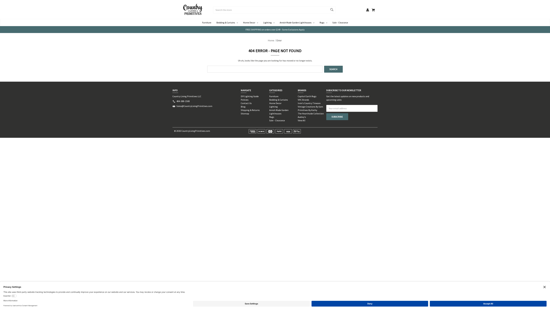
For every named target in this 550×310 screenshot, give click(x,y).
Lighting (267, 22)
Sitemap (245, 113)
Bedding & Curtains (225, 22)
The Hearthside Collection (311, 113)
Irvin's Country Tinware (309, 103)
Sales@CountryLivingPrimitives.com (194, 106)
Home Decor (249, 22)
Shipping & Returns (250, 110)
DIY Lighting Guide (250, 96)
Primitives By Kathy (307, 110)
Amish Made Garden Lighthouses (296, 22)
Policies (245, 99)
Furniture (206, 22)
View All (301, 120)
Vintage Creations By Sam (310, 106)
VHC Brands (303, 99)
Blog (243, 106)
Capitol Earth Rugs (307, 96)
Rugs (322, 22)
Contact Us (246, 103)
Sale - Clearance (340, 22)
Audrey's (302, 117)
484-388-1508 (183, 101)
